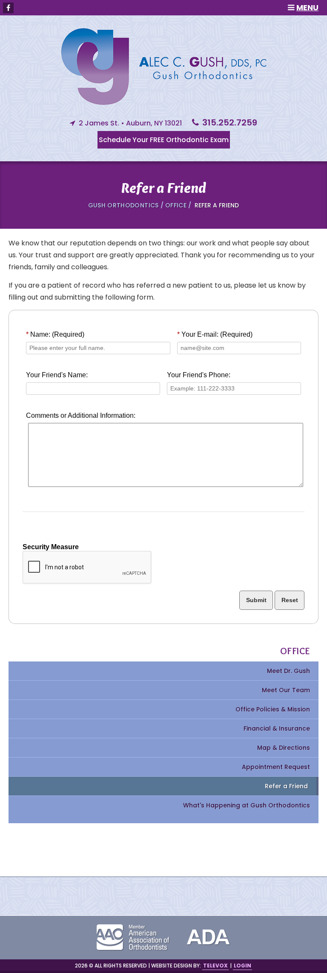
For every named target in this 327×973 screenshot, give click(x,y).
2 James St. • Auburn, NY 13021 (130, 123)
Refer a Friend (286, 786)
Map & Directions (283, 747)
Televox (215, 965)
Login (242, 965)
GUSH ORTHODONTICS (124, 205)
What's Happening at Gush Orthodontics (246, 805)
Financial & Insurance (277, 728)
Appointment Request (276, 767)
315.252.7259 (229, 122)
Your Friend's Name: (57, 375)
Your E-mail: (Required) (214, 334)
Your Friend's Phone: (198, 375)
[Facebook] (8, 8)
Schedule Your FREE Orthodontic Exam (164, 140)
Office (176, 205)
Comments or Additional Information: (80, 415)
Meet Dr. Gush (288, 671)
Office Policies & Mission (272, 709)
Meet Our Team (286, 690)
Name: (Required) (55, 334)
